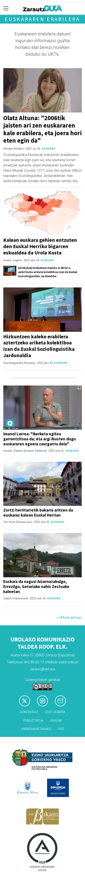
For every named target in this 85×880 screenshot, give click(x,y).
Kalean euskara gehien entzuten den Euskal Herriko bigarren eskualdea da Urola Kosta (40, 246)
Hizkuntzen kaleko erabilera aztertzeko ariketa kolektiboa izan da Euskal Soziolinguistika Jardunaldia (39, 346)
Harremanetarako (36, 729)
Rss (61, 729)
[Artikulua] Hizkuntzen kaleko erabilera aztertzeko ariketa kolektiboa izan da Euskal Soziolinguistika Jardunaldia (47, 272)
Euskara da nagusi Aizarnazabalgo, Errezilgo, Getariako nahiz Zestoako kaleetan (36, 586)
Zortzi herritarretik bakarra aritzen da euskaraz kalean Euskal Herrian (38, 512)
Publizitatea (33, 721)
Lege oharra (55, 712)
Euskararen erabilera (42, 19)
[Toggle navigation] (6, 8)
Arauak (56, 721)
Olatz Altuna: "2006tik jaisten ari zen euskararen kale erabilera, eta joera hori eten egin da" (42, 129)
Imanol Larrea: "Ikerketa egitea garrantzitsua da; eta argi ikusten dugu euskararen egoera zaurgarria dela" (39, 438)
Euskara (48, 148)
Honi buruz (29, 712)
